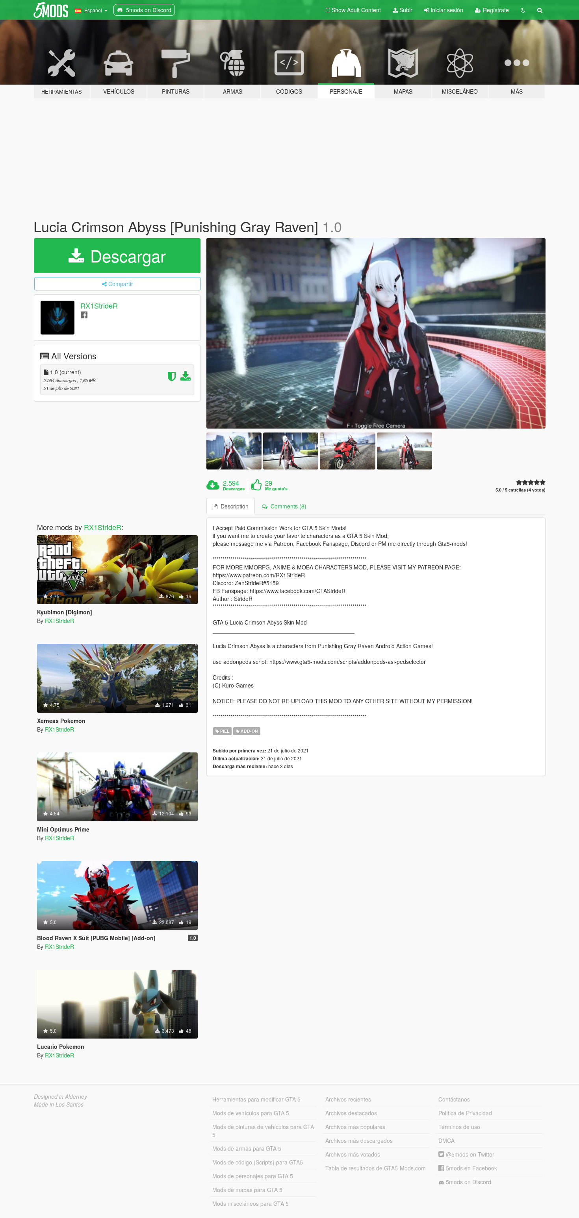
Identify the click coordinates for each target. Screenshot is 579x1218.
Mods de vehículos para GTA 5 (250, 1113)
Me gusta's (276, 488)
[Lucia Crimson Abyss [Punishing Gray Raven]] (376, 333)
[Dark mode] (523, 10)
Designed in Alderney (60, 1096)
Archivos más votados (352, 1154)
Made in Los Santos (59, 1104)
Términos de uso (459, 1127)
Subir (405, 10)
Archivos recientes (348, 1099)
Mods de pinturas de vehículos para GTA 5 (263, 1131)
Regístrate (495, 10)
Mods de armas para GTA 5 (246, 1148)
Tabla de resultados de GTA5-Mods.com (375, 1168)
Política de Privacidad (465, 1113)
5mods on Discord (467, 1182)
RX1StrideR (99, 305)
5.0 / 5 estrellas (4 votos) (520, 490)
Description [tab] (233, 506)
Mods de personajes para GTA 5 (252, 1176)
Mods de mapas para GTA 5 (247, 1190)
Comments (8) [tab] (286, 506)
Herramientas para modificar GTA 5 (256, 1099)
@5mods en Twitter (469, 1154)
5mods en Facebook (470, 1168)
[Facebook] (84, 314)
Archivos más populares (355, 1127)
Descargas (234, 488)
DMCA (446, 1140)
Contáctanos (454, 1099)
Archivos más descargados (359, 1140)
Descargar (125, 255)
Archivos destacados (351, 1113)
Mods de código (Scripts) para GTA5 (257, 1162)
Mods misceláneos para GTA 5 (250, 1203)
